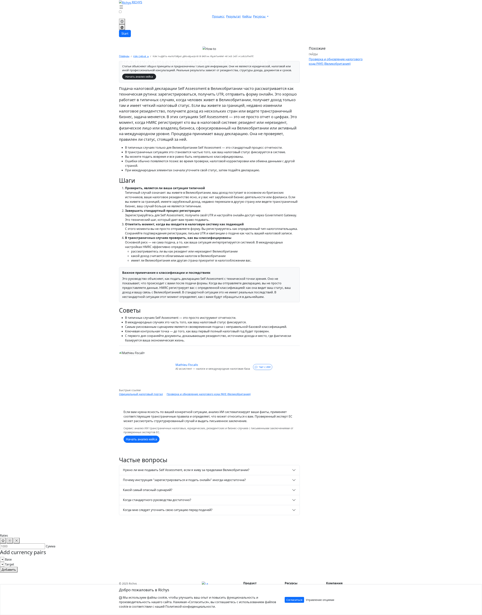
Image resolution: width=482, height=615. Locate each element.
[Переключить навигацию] (121, 7)
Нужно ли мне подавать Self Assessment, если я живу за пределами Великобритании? (186, 470)
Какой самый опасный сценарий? (147, 490)
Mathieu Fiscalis (186, 365)
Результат (233, 16)
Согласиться (294, 600)
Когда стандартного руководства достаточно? (157, 500)
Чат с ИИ (265, 367)
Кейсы (247, 16)
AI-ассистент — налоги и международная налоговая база (212, 368)
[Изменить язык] (122, 27)
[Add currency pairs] (10, 540)
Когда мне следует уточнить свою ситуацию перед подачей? (167, 510)
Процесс (218, 16)
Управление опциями (320, 600)
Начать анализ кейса (139, 76)
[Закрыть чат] (17, 540)
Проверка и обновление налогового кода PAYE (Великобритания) (209, 394)
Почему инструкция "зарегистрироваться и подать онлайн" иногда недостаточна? (184, 480)
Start (124, 33)
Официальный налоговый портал (141, 394)
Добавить (9, 570)
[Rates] (122, 21)
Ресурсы (259, 16)
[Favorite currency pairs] (3, 540)
